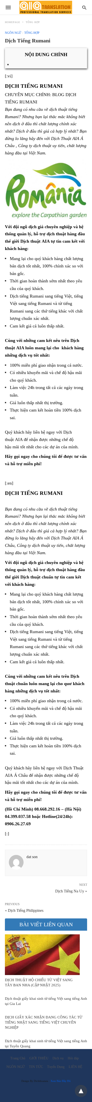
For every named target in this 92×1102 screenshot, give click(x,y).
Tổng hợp (33, 22)
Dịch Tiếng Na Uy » (71, 890)
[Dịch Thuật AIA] (45, 7)
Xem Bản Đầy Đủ (61, 1080)
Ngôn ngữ (13, 33)
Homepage (12, 22)
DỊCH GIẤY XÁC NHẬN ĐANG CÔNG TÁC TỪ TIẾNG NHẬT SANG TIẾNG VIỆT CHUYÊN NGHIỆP (43, 1022)
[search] (84, 7)
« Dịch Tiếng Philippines (24, 910)
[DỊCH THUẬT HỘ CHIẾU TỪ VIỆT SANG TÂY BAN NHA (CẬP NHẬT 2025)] (42, 954)
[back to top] (81, 1091)
